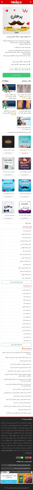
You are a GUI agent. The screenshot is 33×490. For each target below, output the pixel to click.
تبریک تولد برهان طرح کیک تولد (23, 150)
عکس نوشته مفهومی (26, 247)
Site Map (18, 457)
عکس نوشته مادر (27, 264)
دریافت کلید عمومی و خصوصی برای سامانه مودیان (19, 371)
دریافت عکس (16, 75)
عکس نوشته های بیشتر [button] (16, 282)
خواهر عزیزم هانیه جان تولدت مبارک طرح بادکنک (19, 465)
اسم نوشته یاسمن (26, 330)
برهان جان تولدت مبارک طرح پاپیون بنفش (22, 215)
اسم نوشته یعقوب (26, 307)
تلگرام (19, 69)
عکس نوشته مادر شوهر (25, 261)
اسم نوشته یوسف (26, 293)
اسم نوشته (26, 62)
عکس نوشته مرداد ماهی (25, 254)
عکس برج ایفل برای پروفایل (24, 409)
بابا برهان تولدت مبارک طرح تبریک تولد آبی (21, 193)
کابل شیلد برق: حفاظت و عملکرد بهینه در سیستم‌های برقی (17, 392)
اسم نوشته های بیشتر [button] (16, 344)
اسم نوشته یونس (27, 290)
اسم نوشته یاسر (27, 334)
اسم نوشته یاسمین (26, 327)
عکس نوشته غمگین (26, 274)
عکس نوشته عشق (26, 278)
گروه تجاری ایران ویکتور (25, 361)
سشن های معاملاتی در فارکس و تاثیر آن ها (20, 364)
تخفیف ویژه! (9, 481)
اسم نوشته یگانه (27, 300)
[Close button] (32, 472)
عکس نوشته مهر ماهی (25, 241)
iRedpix (27, 457)
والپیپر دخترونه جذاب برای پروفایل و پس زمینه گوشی (18, 413)
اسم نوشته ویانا (27, 340)
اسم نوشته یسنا (27, 310)
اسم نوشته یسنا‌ (27, 313)
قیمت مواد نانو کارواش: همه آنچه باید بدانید (20, 367)
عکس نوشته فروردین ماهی (24, 268)
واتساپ (26, 69)
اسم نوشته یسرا (27, 317)
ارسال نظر (12, 69)
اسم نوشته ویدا (27, 337)
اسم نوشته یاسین (26, 324)
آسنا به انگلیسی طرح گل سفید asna (22, 468)
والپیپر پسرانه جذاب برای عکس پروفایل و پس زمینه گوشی (17, 406)
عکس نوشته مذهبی (26, 258)
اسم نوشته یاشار (27, 320)
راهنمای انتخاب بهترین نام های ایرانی (22, 396)
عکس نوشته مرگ (27, 251)
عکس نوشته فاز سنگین (25, 271)
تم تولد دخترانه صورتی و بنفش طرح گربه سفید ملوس (18, 399)
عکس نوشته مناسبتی (26, 244)
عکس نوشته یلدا (27, 231)
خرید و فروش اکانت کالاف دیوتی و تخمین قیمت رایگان (18, 357)
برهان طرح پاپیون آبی (9, 215)
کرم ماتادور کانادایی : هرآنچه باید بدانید (22, 389)
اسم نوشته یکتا (27, 303)
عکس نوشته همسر (26, 237)
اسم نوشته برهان (17, 62)
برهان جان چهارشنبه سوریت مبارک (23, 171)
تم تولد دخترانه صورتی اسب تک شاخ (22, 403)
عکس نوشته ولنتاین (26, 234)
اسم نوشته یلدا (27, 297)
